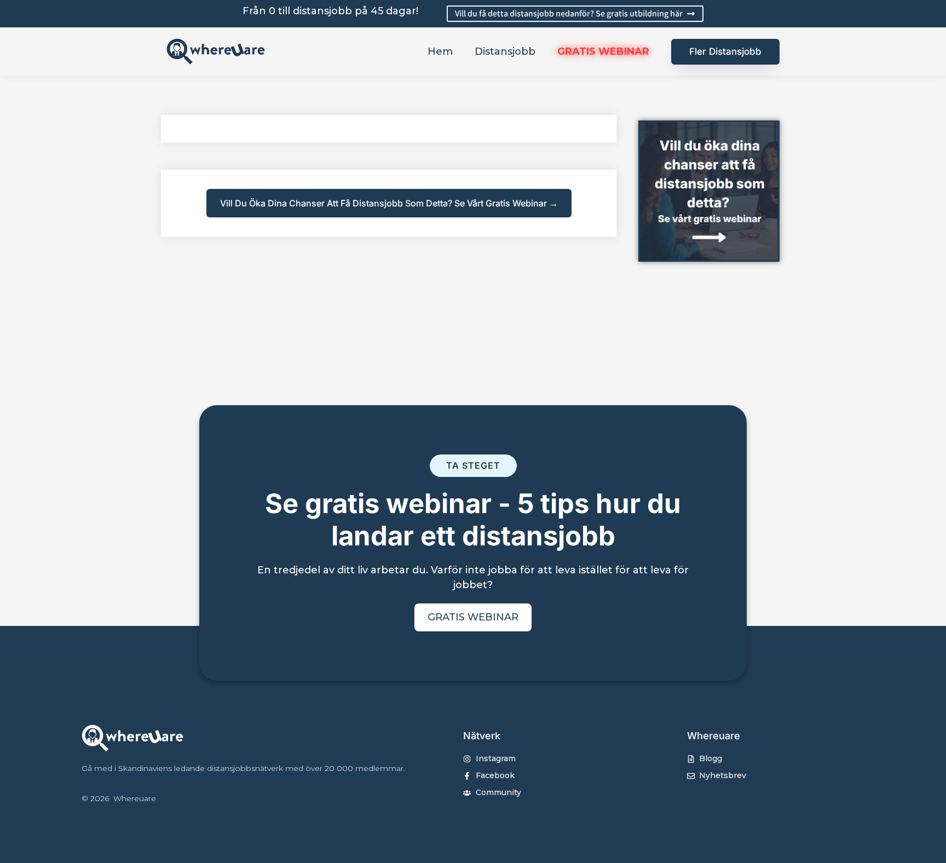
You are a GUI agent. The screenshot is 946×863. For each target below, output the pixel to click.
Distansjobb (505, 51)
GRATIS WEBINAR (603, 51)
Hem (440, 51)
